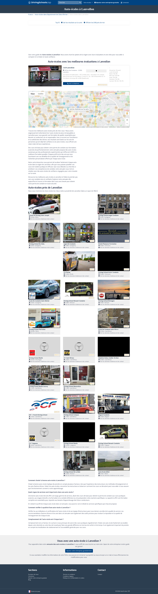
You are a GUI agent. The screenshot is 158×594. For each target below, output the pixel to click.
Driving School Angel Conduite (108, 215)
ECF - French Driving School (38, 415)
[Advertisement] (79, 40)
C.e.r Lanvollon (68, 68)
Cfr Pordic (67, 272)
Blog (29, 580)
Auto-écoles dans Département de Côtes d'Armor (51, 14)
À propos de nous (33, 574)
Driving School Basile (36, 358)
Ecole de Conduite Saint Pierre (108, 329)
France (30, 14)
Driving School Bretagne (106, 301)
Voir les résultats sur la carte (79, 109)
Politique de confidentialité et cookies (73, 578)
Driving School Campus (71, 415)
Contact (100, 574)
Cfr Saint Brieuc (69, 358)
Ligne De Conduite (70, 244)
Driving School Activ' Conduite (108, 272)
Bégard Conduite (103, 415)
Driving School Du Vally (36, 244)
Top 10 (57, 23)
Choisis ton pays (35, 591)
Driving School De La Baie (72, 472)
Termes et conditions (69, 574)
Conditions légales (68, 576)
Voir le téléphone (74, 83)
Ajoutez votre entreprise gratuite (107, 2)
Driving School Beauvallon (72, 386)
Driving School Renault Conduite (74, 301)
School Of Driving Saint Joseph (39, 215)
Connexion (125, 2)
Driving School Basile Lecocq (38, 386)
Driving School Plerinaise (37, 329)
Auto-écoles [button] (87, 2)
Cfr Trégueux (33, 443)
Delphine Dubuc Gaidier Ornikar (108, 358)
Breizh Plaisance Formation (107, 244)
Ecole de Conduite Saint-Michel (39, 301)
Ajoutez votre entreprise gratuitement (79, 551)
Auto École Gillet (104, 472)
